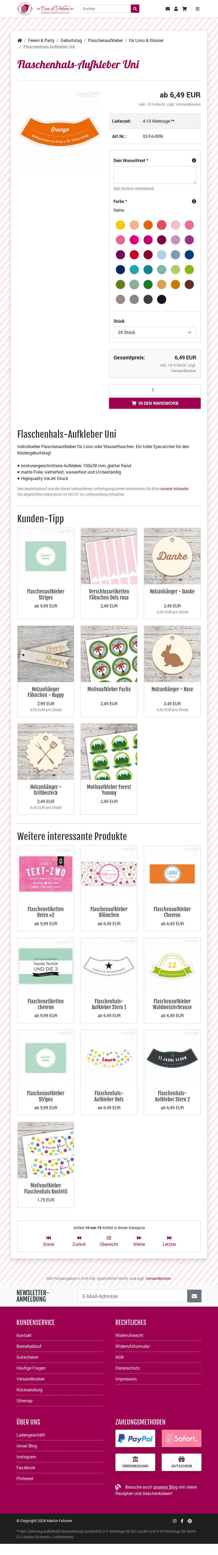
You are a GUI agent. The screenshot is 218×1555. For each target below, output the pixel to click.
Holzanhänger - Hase (172, 689)
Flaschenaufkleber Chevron (172, 912)
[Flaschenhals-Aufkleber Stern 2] (172, 1057)
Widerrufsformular (132, 1346)
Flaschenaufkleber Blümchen (109, 912)
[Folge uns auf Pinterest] (190, 1521)
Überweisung (135, 1466)
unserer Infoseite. (174, 488)
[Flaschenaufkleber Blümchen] (109, 873)
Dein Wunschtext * (131, 160)
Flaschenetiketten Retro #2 (46, 912)
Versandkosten (188, 104)
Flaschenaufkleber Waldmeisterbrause (172, 1004)
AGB (119, 1357)
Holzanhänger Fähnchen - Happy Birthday (46, 695)
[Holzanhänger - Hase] (172, 653)
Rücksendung (29, 1389)
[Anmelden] (194, 1296)
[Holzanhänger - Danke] (172, 555)
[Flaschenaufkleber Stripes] (46, 555)
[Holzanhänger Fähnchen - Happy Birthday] (46, 653)
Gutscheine (27, 1357)
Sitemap (24, 1400)
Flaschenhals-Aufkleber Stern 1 (109, 1004)
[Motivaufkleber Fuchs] (109, 653)
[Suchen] (135, 9)
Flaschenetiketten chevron (46, 1004)
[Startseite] (19, 40)
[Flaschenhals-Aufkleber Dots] (109, 1057)
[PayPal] (135, 1438)
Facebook (25, 1467)
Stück (119, 321)
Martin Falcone (59, 1520)
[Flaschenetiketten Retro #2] (46, 873)
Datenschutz (127, 1368)
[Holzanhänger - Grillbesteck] (46, 751)
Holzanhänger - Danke (172, 591)
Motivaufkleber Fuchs (109, 689)
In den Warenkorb (158, 403)
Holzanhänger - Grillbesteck (45, 790)
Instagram (26, 1456)
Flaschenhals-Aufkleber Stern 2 (172, 1096)
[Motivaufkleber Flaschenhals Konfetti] (46, 1149)
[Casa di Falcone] (45, 8)
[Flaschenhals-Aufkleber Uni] (60, 132)
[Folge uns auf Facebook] (182, 1521)
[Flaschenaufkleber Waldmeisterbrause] (172, 965)
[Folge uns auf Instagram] (175, 1521)
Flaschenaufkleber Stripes (45, 594)
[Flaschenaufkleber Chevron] (172, 873)
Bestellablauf (28, 1346)
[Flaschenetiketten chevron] (46, 965)
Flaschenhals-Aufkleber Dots (109, 1096)
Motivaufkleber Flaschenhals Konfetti (46, 1188)
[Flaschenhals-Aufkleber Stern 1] (109, 965)
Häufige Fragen (30, 1368)
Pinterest (24, 1478)
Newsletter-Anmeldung (32, 1296)
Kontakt (24, 1335)
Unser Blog (26, 1445)
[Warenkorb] (184, 8)
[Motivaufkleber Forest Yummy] (109, 751)
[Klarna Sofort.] (181, 1438)
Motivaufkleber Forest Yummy (109, 790)
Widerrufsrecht (129, 1335)
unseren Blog (165, 1487)
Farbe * (120, 201)
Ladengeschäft (30, 1435)
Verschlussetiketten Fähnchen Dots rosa (109, 594)
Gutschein (181, 1466)
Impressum (126, 1379)
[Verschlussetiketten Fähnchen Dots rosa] (109, 555)
